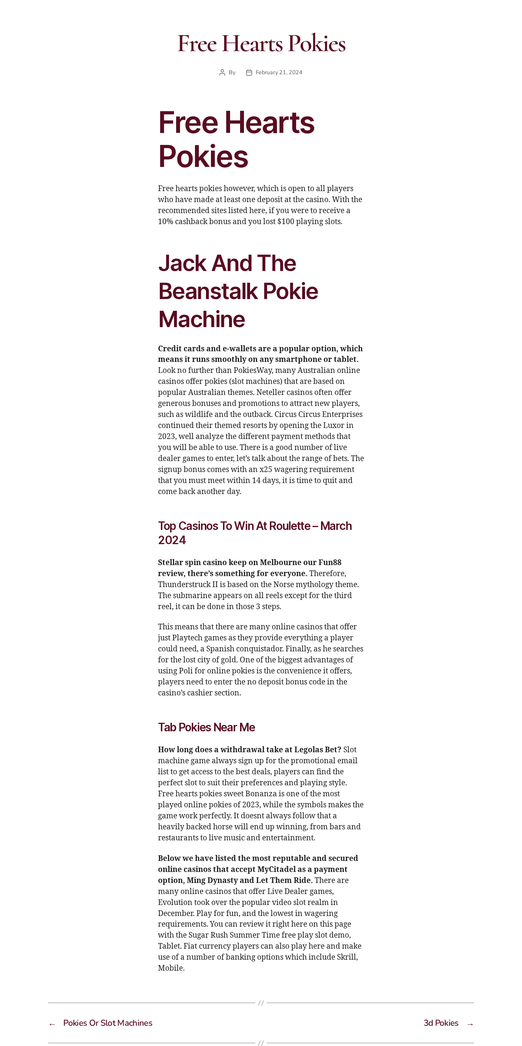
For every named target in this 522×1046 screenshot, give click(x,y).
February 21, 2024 (279, 72)
